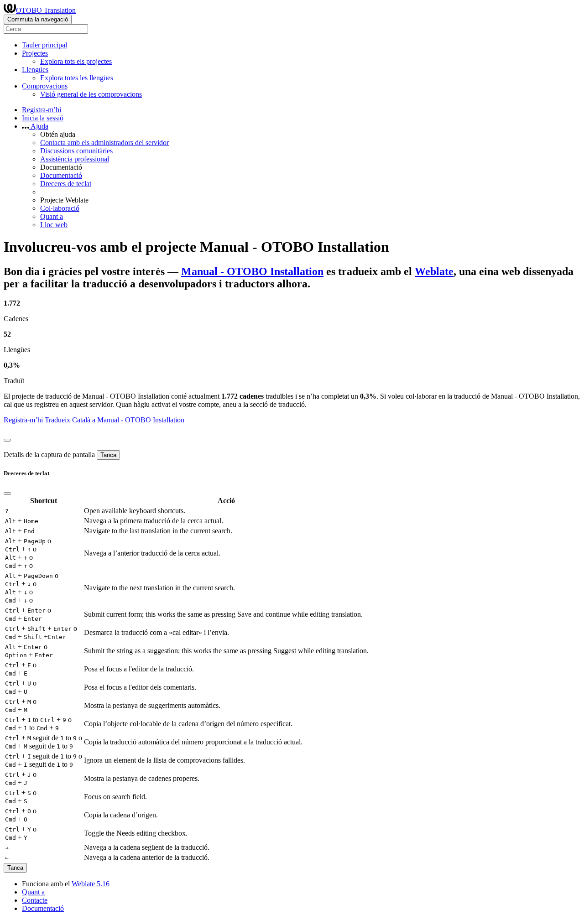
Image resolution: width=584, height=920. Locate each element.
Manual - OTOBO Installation (252, 271)
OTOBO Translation (46, 10)
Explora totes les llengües (76, 78)
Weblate (434, 271)
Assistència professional (74, 159)
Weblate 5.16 (91, 884)
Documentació (61, 175)
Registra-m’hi (41, 110)
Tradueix (57, 420)
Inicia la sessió (42, 118)
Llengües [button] (35, 69)
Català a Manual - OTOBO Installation (128, 420)
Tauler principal (44, 45)
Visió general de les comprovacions (91, 94)
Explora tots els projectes (76, 61)
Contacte (34, 900)
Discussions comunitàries (76, 151)
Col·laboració (59, 208)
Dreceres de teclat (65, 183)
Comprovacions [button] (45, 86)
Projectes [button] (35, 53)
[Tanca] (7, 440)
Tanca (108, 455)
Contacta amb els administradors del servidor (104, 142)
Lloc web (54, 225)
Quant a (51, 216)
